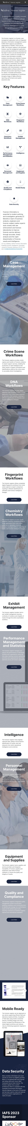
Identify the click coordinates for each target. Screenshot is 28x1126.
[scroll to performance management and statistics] (7, 147)
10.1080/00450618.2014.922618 (13, 249)
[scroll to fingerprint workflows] (20, 114)
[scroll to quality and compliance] (7, 181)
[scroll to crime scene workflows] (20, 97)
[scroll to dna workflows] (7, 114)
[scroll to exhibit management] (20, 130)
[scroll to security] (14, 198)
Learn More (14, 283)
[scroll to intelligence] (20, 147)
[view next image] (25, 990)
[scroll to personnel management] (7, 165)
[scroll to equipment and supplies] (20, 165)
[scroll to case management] (7, 97)
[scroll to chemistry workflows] (7, 130)
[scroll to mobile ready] (20, 181)
